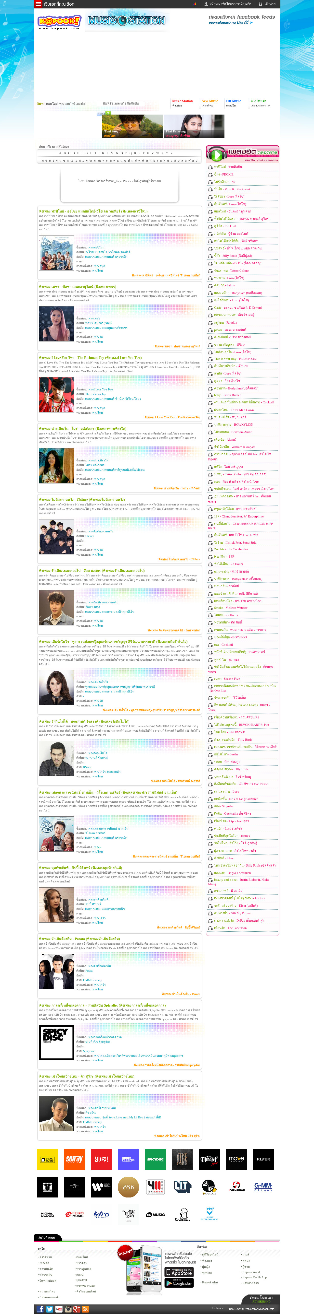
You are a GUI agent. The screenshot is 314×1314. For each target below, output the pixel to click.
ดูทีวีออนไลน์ (210, 1254)
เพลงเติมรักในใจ (98, 682)
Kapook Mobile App (255, 1277)
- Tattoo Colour (231, 270)
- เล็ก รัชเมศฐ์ (233, 315)
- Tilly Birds (232, 739)
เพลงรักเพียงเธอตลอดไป (103, 602)
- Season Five (226, 678)
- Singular (223, 806)
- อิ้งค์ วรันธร (235, 241)
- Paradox (225, 322)
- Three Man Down (233, 410)
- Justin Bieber (227, 395)
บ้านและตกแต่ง (49, 1297)
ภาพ (71, 1241)
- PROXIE (223, 174)
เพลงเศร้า (99, 772)
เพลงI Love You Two (100, 389)
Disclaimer (216, 1308)
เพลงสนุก (99, 266)
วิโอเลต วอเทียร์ (95, 833)
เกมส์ (246, 1254)
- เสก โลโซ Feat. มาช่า (235, 535)
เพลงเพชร (94, 318)
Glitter (267, 1241)
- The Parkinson (230, 928)
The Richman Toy (95, 394)
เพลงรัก (98, 337)
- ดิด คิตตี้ (227, 622)
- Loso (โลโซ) (228, 196)
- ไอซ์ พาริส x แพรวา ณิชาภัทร (243, 489)
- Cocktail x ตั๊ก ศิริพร (232, 813)
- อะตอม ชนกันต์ (229, 330)
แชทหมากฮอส (218, 1241)
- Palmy (224, 285)
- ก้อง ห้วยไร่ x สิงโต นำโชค (236, 481)
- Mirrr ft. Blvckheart (231, 189)
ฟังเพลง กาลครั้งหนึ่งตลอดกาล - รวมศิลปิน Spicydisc (167, 1065)
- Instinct (239, 898)
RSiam (87, 767)
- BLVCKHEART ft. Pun (241, 725)
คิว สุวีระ (90, 1113)
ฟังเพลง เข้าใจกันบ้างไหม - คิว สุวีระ (177, 1136)
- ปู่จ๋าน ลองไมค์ (230, 233)
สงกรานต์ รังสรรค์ (96, 758)
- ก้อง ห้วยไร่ (226, 381)
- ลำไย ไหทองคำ (234, 851)
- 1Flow (229, 344)
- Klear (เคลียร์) (235, 905)
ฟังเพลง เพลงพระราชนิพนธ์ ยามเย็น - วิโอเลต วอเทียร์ (166, 856)
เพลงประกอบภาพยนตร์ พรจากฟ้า (106, 256)
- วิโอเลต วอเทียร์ (244, 747)
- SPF (223, 556)
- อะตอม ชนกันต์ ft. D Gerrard (237, 307)
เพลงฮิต (44, 1263)
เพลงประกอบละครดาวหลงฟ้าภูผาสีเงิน (109, 611)
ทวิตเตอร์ (144, 1241)
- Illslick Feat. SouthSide (234, 542)
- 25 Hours (228, 564)
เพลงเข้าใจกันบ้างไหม (102, 1108)
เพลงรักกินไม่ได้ (97, 753)
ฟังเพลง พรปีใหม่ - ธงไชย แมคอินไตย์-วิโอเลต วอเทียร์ (166, 275)
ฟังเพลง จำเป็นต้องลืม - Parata (181, 994)
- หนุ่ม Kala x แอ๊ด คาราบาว (239, 630)
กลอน (193, 1241)
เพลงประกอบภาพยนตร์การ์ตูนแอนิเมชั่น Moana (114, 469)
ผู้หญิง (206, 1266)
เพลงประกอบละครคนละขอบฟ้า (105, 909)
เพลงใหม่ (82, 1257)
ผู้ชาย (246, 1266)
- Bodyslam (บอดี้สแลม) (237, 293)
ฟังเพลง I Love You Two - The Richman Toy (172, 417)
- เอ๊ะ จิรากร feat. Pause (240, 784)
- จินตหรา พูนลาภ (232, 211)
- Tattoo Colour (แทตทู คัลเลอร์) (239, 474)
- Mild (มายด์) (231, 571)
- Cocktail (224, 226)
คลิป (46, 1241)
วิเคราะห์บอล (47, 1280)
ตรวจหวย (45, 1257)
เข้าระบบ (270, 4)
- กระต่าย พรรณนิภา (237, 601)
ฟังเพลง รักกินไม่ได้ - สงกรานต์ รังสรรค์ (175, 781)
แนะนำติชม (237, 1309)
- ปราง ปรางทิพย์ (232, 337)
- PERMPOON (234, 359)
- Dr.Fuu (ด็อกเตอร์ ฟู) (237, 263)
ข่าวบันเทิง (46, 1269)
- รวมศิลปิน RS (236, 717)
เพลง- (97, 847)
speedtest (81, 1280)
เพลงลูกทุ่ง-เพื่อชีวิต (178, 136)
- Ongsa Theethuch (232, 873)
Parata (88, 971)
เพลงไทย (110, 136)
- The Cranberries (230, 549)
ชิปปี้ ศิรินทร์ (93, 904)
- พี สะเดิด (227, 891)
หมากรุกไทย (242, 1241)
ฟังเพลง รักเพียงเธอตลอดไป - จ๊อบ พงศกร (174, 630)
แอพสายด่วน (251, 1283)
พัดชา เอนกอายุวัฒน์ (98, 323)
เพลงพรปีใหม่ (96, 247)
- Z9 (224, 182)
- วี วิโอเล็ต (229, 697)
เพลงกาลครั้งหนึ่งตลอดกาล (105, 1037)
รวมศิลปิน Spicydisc (97, 1042)
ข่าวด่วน (81, 1263)
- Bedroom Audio (232, 432)
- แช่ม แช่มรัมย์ (234, 509)
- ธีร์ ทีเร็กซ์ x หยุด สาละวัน (237, 248)
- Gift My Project (232, 913)
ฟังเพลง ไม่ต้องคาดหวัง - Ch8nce (179, 559)
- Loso (226, 791)
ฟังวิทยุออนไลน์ (86, 1291)
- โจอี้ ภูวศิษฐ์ (235, 843)
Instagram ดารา (169, 1241)
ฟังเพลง (207, 1260)
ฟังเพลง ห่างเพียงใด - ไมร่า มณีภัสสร (177, 488)
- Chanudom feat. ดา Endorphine (238, 516)
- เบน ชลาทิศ (229, 732)
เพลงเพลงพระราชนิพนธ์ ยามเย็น (108, 828)
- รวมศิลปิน (227, 167)
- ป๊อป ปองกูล (226, 762)
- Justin (225, 754)
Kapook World (251, 1272)
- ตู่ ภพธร (226, 659)
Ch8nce (89, 536)
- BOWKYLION (233, 424)
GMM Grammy (92, 980)
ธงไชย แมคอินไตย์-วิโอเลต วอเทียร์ (107, 252)
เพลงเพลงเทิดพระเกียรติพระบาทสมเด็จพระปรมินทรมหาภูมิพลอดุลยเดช (138, 1055)
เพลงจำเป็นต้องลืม (99, 966)
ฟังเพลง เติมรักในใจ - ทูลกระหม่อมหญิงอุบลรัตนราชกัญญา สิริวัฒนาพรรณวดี (151, 710)
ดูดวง (246, 1260)
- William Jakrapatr (234, 447)
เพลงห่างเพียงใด (98, 460)
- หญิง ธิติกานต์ (235, 593)
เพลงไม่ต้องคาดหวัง (100, 531)
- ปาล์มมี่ (226, 586)
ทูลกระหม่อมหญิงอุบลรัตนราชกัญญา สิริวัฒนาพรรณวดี (120, 687)
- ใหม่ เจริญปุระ (228, 467)
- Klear (223, 858)
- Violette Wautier (230, 608)
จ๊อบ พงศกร (92, 607)
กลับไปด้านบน (46, 1237)
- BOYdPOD (230, 637)
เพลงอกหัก (113, 772)
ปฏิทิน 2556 (95, 1241)
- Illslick (231, 836)
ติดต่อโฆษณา (261, 1299)
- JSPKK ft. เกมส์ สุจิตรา (241, 219)
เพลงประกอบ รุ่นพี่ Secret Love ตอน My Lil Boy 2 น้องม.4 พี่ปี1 (123, 1117)
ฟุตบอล (207, 1273)
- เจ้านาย (230, 366)
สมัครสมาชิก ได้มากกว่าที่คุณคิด (230, 4)
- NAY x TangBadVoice (235, 799)
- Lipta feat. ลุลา (231, 821)
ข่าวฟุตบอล (83, 1269)
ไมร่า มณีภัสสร (94, 465)
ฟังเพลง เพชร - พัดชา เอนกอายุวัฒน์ (177, 346)
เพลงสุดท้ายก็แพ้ (98, 899)
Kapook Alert (210, 1282)
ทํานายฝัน (45, 1275)
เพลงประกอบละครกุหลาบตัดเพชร (106, 327)
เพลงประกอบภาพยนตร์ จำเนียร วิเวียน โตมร (113, 398)
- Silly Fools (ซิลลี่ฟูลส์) (232, 256)
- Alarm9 (224, 439)
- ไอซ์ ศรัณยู (232, 776)
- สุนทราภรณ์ (239, 652)
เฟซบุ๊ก (120, 1241)
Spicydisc (88, 1051)
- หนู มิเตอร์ (229, 417)
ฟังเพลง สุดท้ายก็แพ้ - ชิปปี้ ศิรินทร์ (178, 927)
